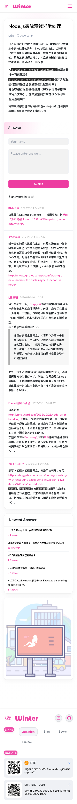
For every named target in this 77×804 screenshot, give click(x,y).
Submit (38, 184)
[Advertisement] (38, 638)
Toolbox (27, 742)
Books (63, 732)
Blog (47, 732)
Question (28, 731)
